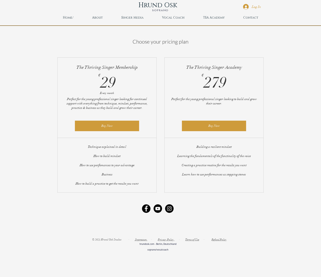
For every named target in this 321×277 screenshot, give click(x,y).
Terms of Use (192, 239)
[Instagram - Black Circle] (169, 208)
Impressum (141, 239)
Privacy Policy (166, 239)
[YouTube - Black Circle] (158, 208)
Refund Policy (219, 239)
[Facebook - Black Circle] (146, 208)
